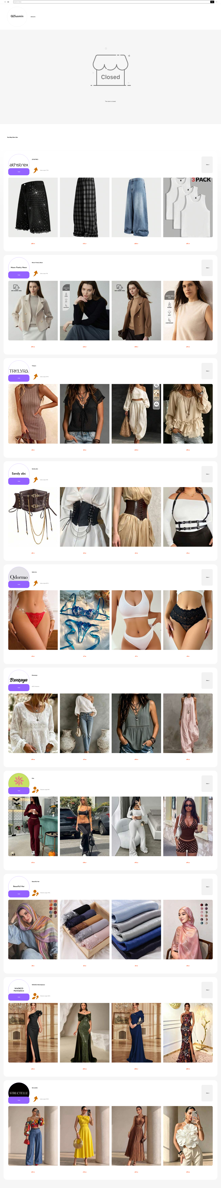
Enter (207, 164)
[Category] (8, 2)
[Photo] (18, 164)
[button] (5, 2)
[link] (17, 17)
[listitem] (110, 201)
